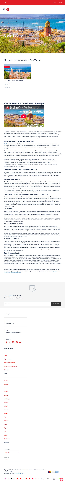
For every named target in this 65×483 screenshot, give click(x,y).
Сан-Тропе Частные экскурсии (14, 80)
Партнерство (7, 359)
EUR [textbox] (6, 460)
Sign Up (60, 2)
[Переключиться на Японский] (35, 479)
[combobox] (12, 452)
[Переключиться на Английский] (5, 479)
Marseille (6, 395)
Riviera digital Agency (19, 473)
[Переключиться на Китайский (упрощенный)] (20, 479)
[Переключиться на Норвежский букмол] (46, 479)
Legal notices (42, 470)
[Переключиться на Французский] (8, 479)
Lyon (5, 431)
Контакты (6, 370)
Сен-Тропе (6, 144)
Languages (7, 449)
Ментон (6, 402)
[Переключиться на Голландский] (32, 479)
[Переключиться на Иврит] (55, 479)
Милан (5, 406)
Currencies (6, 457)
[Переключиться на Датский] (29, 479)
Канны (5, 388)
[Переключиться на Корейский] (38, 479)
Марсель (6, 391)
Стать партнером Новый (10, 366)
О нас (5, 355)
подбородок (7, 399)
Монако (6, 409)
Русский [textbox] (7, 452)
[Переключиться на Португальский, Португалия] (26, 479)
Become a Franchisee (9, 362)
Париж (5, 424)
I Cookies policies (33, 470)
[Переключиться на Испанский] (17, 479)
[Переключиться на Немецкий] (11, 479)
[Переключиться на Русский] (23, 479)
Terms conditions (9, 471)
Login (54, 2)
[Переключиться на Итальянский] (14, 479)
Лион (5, 435)
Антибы (6, 380)
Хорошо (6, 417)
